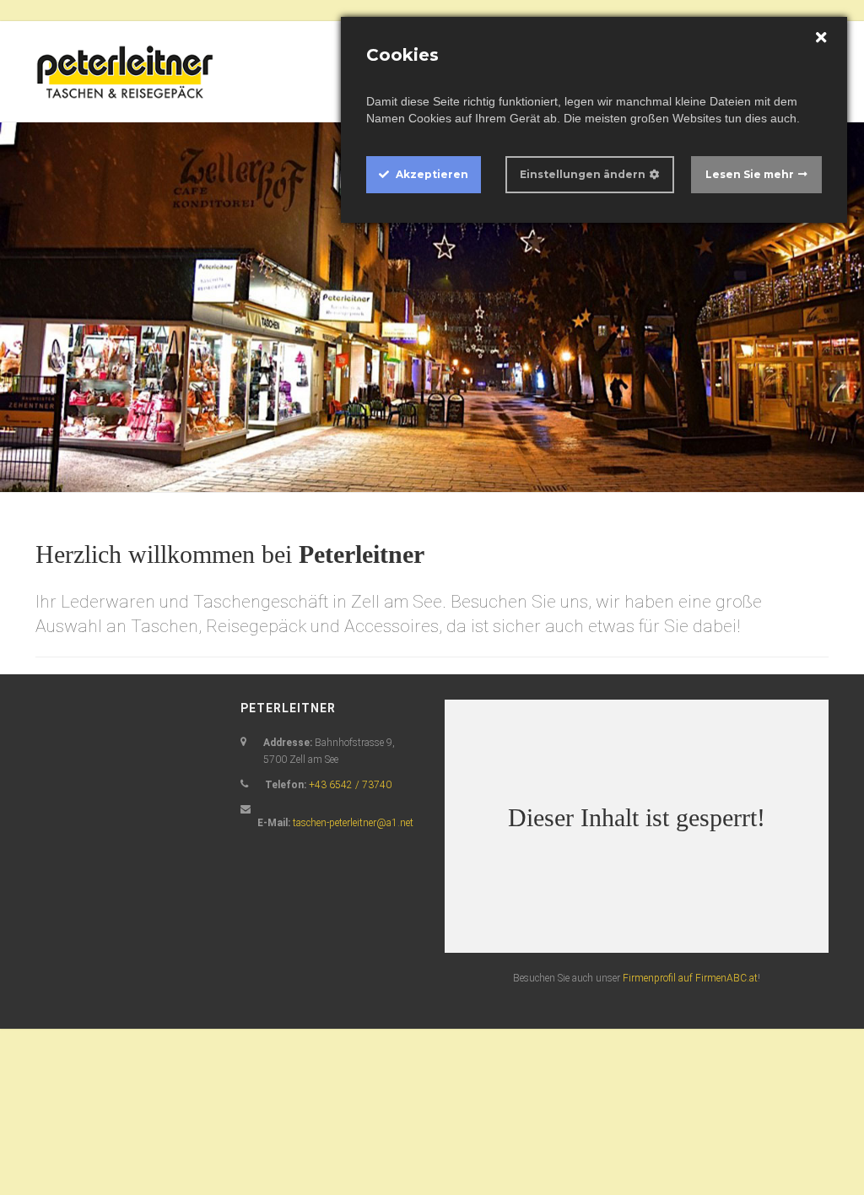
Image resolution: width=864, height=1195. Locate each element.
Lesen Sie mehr (749, 174)
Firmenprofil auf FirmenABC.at (690, 978)
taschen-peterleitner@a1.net (353, 823)
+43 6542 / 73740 (350, 785)
